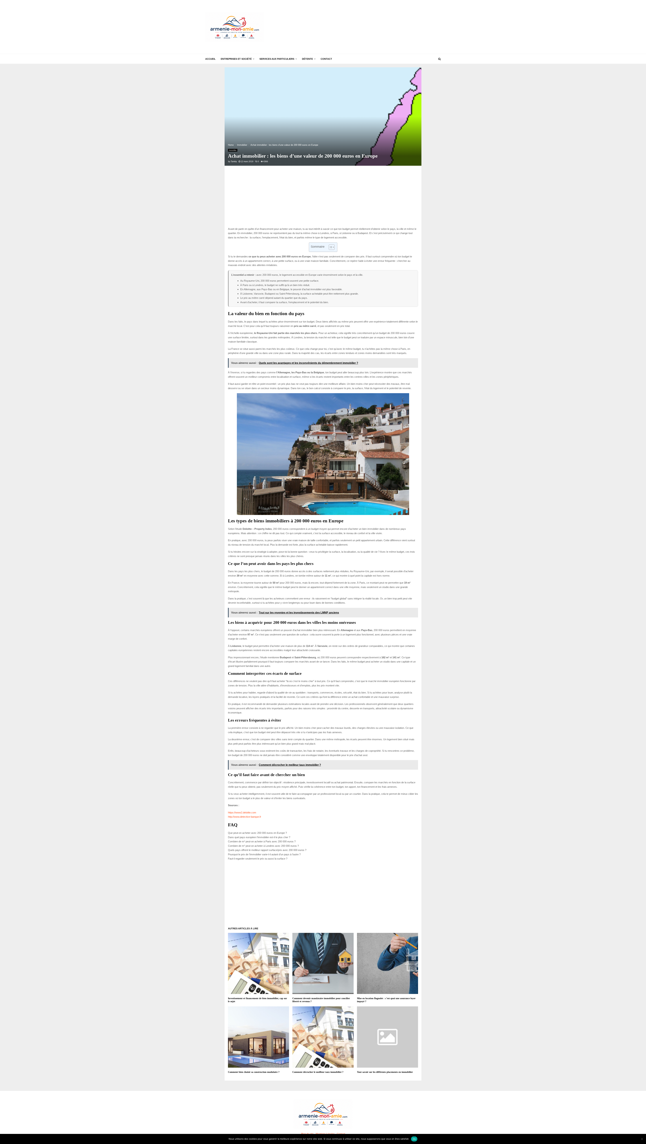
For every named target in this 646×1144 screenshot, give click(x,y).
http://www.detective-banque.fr (244, 816)
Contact (326, 59)
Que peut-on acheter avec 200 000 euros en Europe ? (257, 832)
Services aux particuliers (276, 59)
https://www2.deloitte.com (242, 812)
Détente (307, 59)
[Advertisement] (379, 26)
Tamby (234, 161)
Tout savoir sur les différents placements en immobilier (385, 1072)
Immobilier (233, 150)
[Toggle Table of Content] (330, 247)
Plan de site (307, 1133)
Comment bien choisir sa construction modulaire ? (253, 1072)
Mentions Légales (325, 1133)
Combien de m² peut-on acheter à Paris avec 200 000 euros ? (262, 841)
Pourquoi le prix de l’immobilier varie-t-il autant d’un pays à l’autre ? (264, 854)
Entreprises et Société (236, 59)
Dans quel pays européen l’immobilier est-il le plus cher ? (259, 837)
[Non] (641, 1139)
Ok (414, 1139)
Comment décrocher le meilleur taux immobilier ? (317, 1072)
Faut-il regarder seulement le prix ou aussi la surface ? (257, 858)
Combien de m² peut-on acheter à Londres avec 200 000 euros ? (263, 845)
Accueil (210, 59)
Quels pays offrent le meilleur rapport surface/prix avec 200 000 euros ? (267, 850)
